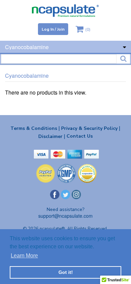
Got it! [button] (65, 272)
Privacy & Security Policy (90, 128)
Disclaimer (51, 136)
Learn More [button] (24, 255)
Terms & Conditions (35, 128)
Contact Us (80, 136)
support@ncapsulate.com (65, 215)
